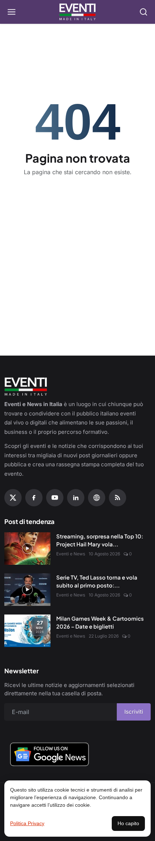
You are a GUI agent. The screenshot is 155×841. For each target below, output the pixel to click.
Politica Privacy (27, 823)
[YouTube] (54, 497)
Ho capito (128, 823)
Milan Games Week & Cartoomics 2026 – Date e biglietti (100, 622)
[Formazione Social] (96, 497)
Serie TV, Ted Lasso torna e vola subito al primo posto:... (96, 581)
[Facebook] (34, 497)
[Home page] (77, 12)
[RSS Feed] (117, 497)
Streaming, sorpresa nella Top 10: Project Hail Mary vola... (99, 540)
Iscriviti (133, 711)
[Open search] (143, 12)
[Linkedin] (75, 497)
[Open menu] (11, 12)
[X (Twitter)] (13, 497)
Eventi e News (70, 553)
